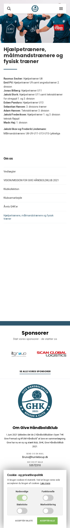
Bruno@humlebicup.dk (35, 457)
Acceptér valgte (24, 521)
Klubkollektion (11, 189)
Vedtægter (10, 171)
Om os (8, 158)
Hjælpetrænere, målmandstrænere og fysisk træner (28, 217)
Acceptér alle (47, 521)
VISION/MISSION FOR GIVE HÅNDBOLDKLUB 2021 (31, 180)
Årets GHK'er (11, 206)
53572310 (35, 465)
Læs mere (45, 483)
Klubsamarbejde (13, 197)
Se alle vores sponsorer (35, 371)
